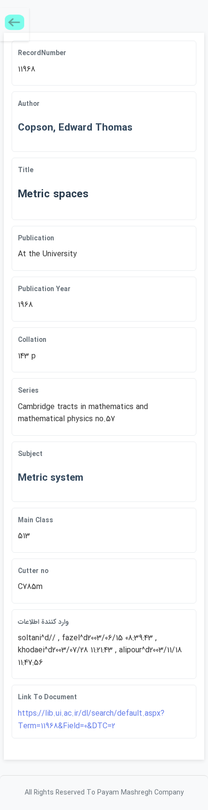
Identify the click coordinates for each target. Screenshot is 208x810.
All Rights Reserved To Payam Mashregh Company (104, 792)
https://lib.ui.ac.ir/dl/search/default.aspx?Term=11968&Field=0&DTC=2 (91, 719)
